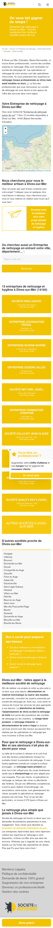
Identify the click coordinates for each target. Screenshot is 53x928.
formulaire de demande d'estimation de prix (24, 828)
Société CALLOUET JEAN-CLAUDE (27, 433)
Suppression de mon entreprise (22, 882)
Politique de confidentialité (19, 873)
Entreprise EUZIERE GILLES (26, 367)
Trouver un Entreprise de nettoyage (23, 49)
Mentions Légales (13, 869)
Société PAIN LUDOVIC (27, 301)
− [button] (5, 132)
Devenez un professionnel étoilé (23, 887)
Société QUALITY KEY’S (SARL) (26, 500)
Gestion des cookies (15, 891)
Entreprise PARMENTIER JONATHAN (26, 411)
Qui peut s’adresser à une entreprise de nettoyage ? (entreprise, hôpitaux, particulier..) (27, 650)
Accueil (4, 49)
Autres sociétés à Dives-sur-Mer (26, 525)
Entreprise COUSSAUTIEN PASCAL (26, 323)
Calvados (6, 51)
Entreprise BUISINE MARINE (27, 345)
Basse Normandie (44, 49)
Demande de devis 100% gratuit (23, 878)
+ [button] (5, 128)
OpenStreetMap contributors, (34, 171)
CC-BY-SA (47, 171)
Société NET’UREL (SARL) (26, 389)
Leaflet (14, 171)
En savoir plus (31, 475)
